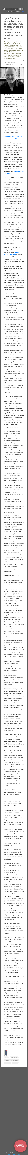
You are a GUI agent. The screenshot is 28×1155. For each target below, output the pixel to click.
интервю (7, 1062)
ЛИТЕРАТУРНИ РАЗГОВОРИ (13, 9)
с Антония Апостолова (13, 11)
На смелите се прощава (11, 1060)
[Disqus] (13, 1089)
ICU (6, 1057)
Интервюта (21, 64)
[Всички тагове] (5, 1052)
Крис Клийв (14, 1057)
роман (15, 1062)
